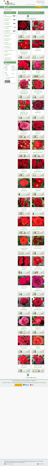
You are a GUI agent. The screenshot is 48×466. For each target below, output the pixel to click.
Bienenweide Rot (23, 152)
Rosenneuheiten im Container (9, 27)
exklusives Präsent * (6, 382)
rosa (7, 66)
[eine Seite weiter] (36, 16)
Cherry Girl (23, 229)
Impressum (35, 382)
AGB (21, 382)
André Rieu (37, 51)
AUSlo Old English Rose (38, 92)
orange (13, 66)
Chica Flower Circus (38, 229)
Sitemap (44, 382)
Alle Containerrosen (8, 16)
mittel (7, 75)
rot (6, 67)
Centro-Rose (37, 210)
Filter (38, 7)
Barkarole (37, 113)
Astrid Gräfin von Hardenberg (24, 92)
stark (13, 73)
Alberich (38, 33)
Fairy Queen (24, 348)
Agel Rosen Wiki (15, 382)
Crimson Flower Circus (24, 249)
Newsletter (19, 384)
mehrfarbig (14, 68)
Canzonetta (24, 191)
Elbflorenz (23, 329)
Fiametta (38, 348)
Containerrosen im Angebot (8, 31)
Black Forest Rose (37, 152)
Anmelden (41, 1)
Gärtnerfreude (37, 367)
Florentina (23, 367)
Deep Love (23, 288)
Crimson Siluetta (37, 248)
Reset (8, 81)
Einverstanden (41, 463)
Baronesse (23, 133)
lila (6, 70)
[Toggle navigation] (43, 7)
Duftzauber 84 (37, 310)
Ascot (37, 73)
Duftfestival (24, 310)
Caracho (37, 191)
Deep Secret (38, 290)
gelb (7, 68)
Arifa (23, 73)
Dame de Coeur (38, 269)
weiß (13, 67)
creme (13, 70)
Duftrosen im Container (7, 23)
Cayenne (23, 210)
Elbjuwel (37, 329)
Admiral (24, 33)
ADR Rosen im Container (8, 19)
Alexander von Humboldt (24, 53)
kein (7, 73)
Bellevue (37, 133)
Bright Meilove (37, 172)
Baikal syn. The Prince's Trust (24, 113)
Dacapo (24, 269)
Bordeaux (23, 172)
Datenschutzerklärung (27, 382)
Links (40, 382)
